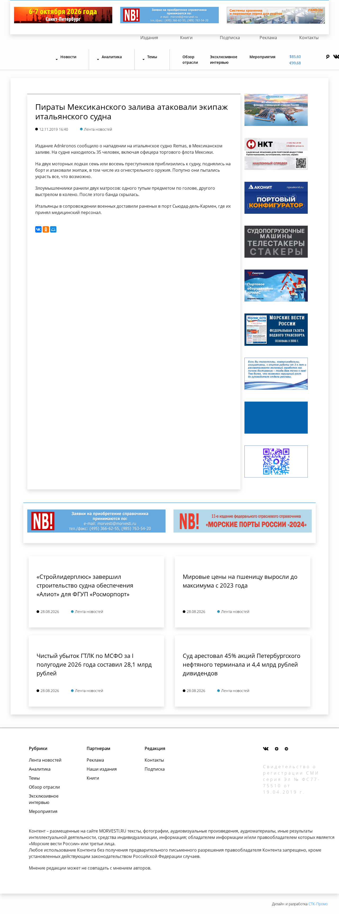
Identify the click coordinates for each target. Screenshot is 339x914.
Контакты (309, 37)
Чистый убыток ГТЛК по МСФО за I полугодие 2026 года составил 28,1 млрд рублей (94, 664)
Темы (34, 778)
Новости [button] (68, 56)
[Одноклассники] (46, 229)
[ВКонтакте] (38, 229)
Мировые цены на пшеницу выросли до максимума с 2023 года (240, 580)
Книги (186, 37)
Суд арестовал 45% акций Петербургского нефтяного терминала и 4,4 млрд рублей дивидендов (241, 664)
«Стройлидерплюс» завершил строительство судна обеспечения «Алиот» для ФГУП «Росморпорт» (85, 585)
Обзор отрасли (190, 59)
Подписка (230, 37)
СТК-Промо (318, 903)
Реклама (268, 37)
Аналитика (40, 769)
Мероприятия (262, 56)
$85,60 (295, 56)
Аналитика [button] (112, 56)
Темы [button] (152, 56)
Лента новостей (45, 760)
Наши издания (102, 769)
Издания (149, 37)
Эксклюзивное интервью (223, 59)
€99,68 (295, 62)
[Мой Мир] (53, 229)
